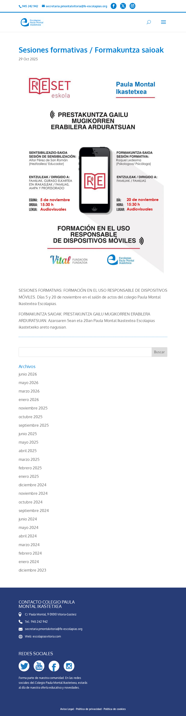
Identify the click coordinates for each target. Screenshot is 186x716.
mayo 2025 (28, 442)
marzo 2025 (29, 459)
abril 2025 (28, 450)
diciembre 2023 (32, 570)
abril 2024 (28, 536)
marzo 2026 (29, 391)
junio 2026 (28, 374)
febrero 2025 (30, 467)
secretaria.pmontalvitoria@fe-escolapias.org (53, 629)
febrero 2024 (30, 553)
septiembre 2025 (34, 425)
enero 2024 (29, 561)
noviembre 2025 (33, 408)
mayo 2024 (28, 527)
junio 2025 (28, 433)
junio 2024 (28, 519)
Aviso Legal (67, 709)
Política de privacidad (88, 709)
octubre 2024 (30, 502)
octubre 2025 (30, 416)
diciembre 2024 (32, 484)
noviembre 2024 (33, 493)
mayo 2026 (28, 382)
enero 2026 (29, 399)
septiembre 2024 (34, 510)
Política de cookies (115, 709)
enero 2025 (29, 476)
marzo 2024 (29, 544)
